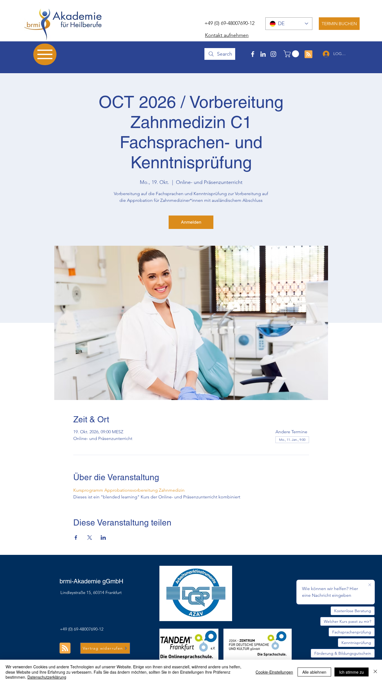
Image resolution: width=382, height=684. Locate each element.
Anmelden (191, 222)
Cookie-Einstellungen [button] (274, 672)
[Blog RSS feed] (308, 54)
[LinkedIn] (263, 54)
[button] (292, 53)
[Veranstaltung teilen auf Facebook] (76, 537)
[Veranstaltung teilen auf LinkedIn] (103, 537)
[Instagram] (273, 54)
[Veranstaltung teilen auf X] (89, 537)
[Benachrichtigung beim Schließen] (369, 585)
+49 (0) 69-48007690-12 (229, 23)
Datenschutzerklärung (46, 677)
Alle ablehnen (314, 672)
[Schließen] (375, 672)
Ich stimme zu (351, 672)
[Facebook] (252, 54)
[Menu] (44, 54)
